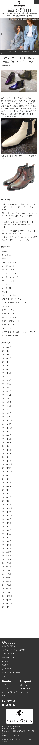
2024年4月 (6, 450)
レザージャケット (9, 310)
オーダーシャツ (8, 270)
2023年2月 (6, 501)
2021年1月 (6, 592)
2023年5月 (6, 490)
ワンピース (6, 328)
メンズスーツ (7, 306)
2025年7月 (6, 395)
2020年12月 (7, 596)
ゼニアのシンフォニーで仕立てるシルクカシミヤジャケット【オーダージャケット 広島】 (19, 224)
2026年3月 (6, 366)
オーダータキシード (10, 277)
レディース (6, 688)
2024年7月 (6, 439)
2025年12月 (7, 376)
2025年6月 (6, 398)
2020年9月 (6, 607)
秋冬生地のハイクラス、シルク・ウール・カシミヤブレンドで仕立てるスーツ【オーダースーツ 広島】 (19, 215)
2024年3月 (6, 453)
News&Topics (7, 255)
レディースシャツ (9, 317)
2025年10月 (7, 384)
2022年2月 (6, 545)
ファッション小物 (9, 295)
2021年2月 (6, 589)
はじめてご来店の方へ (9, 646)
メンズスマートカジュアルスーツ (15, 303)
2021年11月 (6, 556)
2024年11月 (7, 424)
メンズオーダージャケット (12, 299)
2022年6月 (6, 530)
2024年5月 (6, 446)
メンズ (4, 685)
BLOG (4, 251)
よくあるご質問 (25, 688)
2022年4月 (6, 537)
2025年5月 (6, 402)
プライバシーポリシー (9, 676)
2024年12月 (7, 420)
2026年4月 (6, 362)
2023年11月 (7, 468)
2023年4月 (6, 493)
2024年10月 (7, 428)
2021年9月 (6, 563)
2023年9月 (6, 475)
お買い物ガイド (25, 685)
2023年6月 (6, 486)
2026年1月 (6, 373)
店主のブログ (6, 669)
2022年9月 (6, 519)
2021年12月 (7, 552)
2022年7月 (6, 526)
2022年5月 (6, 534)
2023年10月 (7, 472)
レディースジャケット (11, 321)
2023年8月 (6, 479)
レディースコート (9, 314)
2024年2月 (6, 457)
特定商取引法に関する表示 (11, 672)
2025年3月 (6, 409)
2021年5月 (6, 578)
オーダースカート (9, 273)
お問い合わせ (24, 692)
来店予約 (5, 665)
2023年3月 (6, 497)
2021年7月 (6, 570)
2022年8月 (6, 523)
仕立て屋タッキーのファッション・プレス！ (19, 332)
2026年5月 (6, 358)
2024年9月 (6, 431)
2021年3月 (6, 585)
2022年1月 (6, 548)
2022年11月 (7, 512)
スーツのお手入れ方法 (9, 692)
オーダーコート (8, 266)
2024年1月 (6, 461)
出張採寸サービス (8, 657)
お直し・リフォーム (9, 653)
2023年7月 (6, 483)
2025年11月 (6, 380)
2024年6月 (6, 442)
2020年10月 (7, 603)
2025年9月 (6, 387)
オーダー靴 (6, 288)
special (5, 259)
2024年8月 (6, 435)
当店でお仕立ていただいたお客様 (13, 650)
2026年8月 (6, 347)
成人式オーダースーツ (11, 335)
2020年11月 (7, 600)
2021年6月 (6, 574)
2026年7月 (6, 351)
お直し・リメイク (9, 262)
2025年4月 (6, 406)
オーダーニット (8, 281)
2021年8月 (6, 567)
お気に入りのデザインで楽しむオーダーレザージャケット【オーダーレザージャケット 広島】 (19, 207)
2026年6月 (6, 354)
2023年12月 (7, 464)
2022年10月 (7, 515)
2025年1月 (6, 417)
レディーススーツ (9, 324)
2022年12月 (7, 508)
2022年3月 (6, 541)
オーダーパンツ (8, 284)
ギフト (4, 292)
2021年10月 (7, 559)
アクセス (5, 661)
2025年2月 (6, 413)
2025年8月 (6, 391)
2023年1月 (6, 504)
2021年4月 (6, 581)
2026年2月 (6, 369)
